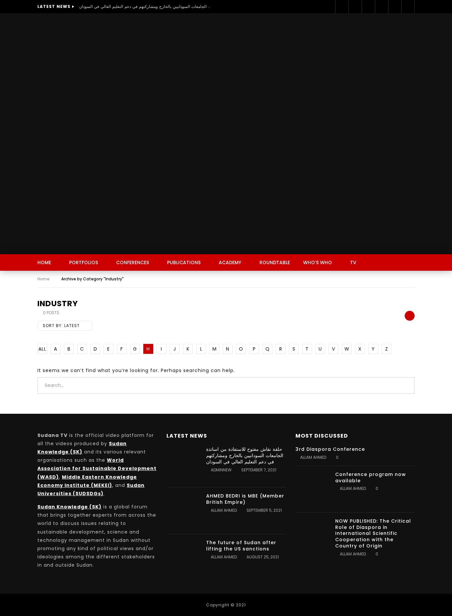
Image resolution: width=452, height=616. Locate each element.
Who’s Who (317, 262)
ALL (42, 349)
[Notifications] (408, 6)
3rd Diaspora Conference (330, 449)
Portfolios (83, 262)
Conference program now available (370, 477)
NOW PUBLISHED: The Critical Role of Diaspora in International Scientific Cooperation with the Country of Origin (373, 533)
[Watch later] (394, 6)
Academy (230, 262)
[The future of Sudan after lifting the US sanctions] (183, 557)
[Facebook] (341, 6)
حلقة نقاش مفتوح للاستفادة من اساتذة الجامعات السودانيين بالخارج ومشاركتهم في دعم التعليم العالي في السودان (145, 6)
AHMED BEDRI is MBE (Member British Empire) (245, 499)
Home (44, 262)
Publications (184, 262)
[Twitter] (355, 6)
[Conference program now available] (312, 489)
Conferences (132, 262)
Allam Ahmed (224, 510)
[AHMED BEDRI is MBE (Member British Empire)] (183, 510)
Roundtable (274, 262)
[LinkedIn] (368, 6)
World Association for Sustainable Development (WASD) (97, 468)
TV (353, 262)
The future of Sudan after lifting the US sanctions (241, 545)
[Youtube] (381, 6)
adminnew (221, 470)
